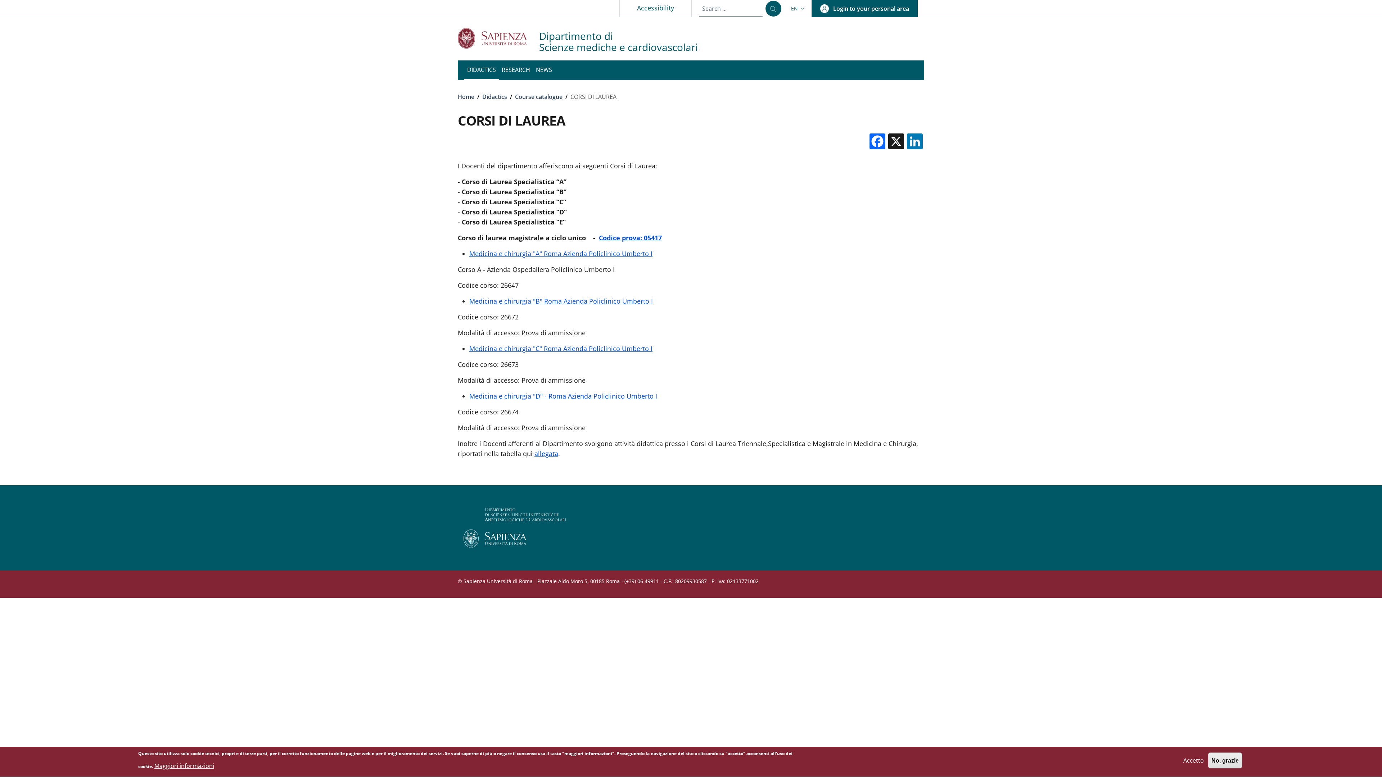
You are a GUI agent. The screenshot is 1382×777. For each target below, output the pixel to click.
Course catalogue (539, 97)
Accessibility (655, 8)
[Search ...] (773, 9)
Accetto (1193, 760)
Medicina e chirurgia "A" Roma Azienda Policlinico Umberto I (560, 253)
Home (466, 97)
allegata (546, 453)
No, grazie (1225, 761)
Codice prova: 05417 (630, 237)
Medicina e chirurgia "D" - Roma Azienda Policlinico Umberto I (563, 396)
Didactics (494, 97)
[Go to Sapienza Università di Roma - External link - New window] (498, 38)
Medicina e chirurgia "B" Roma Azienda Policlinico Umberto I (561, 301)
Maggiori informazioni (184, 766)
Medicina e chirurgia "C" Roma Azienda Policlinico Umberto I (560, 348)
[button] (798, 8)
